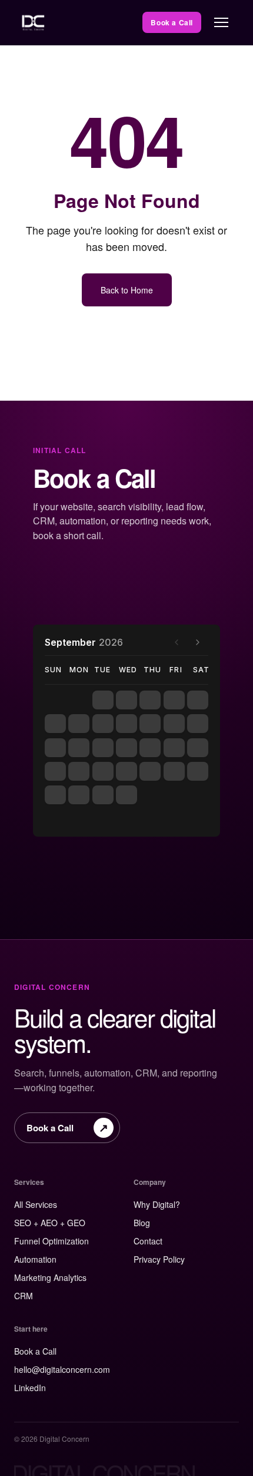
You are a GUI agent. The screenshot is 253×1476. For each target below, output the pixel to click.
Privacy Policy (159, 1259)
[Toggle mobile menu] (221, 22)
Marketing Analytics (50, 1277)
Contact (148, 1241)
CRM (23, 1296)
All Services (35, 1204)
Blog (142, 1223)
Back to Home (127, 290)
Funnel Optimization (51, 1241)
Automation (35, 1259)
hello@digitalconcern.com (62, 1369)
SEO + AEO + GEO (49, 1223)
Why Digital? (157, 1204)
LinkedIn (30, 1388)
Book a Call (172, 22)
